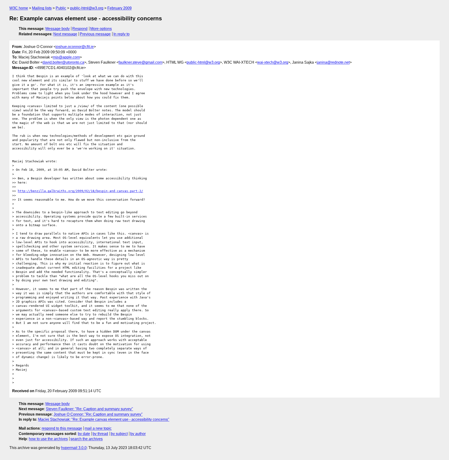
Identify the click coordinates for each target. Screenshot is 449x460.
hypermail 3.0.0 (74, 448)
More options (101, 29)
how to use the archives (48, 439)
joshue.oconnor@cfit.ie (75, 47)
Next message (65, 34)
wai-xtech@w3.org (272, 62)
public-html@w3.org (86, 8)
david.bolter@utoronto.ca (63, 62)
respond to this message (62, 428)
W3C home (18, 8)
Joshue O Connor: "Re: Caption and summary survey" (98, 414)
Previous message (95, 34)
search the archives (86, 439)
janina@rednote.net (333, 62)
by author (138, 434)
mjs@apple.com (66, 57)
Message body (57, 29)
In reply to (121, 34)
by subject (119, 434)
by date (84, 434)
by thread (100, 434)
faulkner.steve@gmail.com (140, 62)
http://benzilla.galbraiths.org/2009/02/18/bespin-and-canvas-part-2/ (80, 191)
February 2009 (119, 8)
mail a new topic (98, 428)
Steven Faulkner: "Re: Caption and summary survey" (89, 409)
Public (61, 8)
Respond (79, 29)
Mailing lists (42, 8)
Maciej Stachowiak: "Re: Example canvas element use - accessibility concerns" (103, 419)
